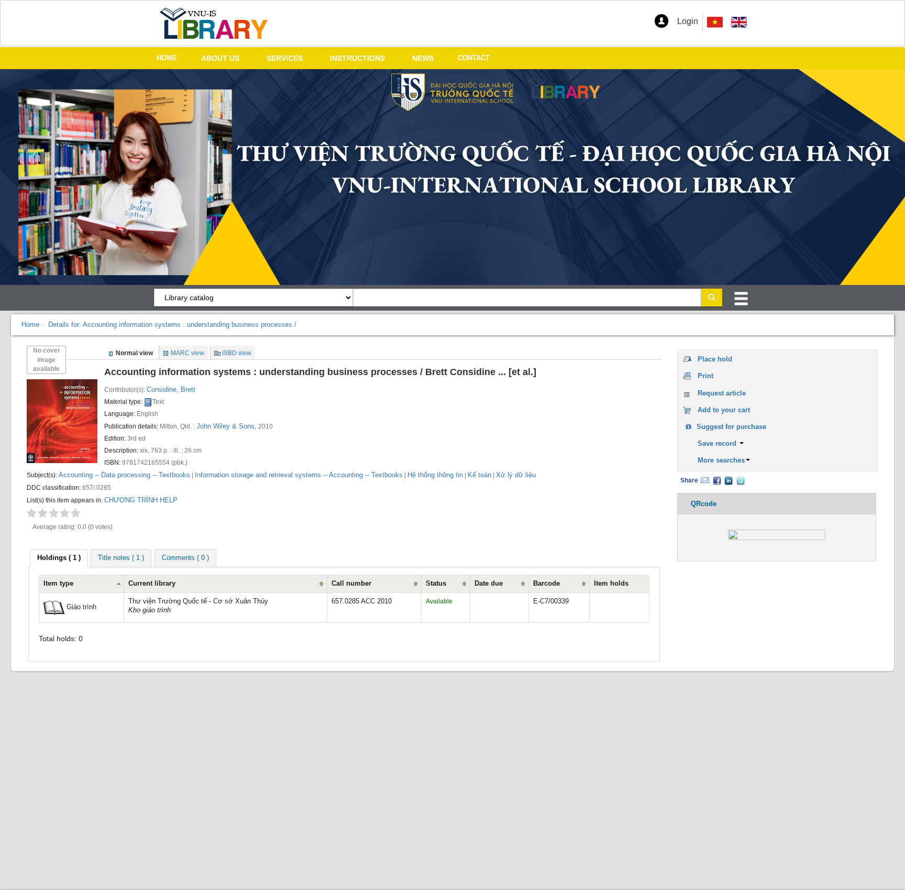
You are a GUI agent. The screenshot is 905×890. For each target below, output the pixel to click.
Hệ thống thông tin (435, 475)
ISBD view (236, 353)
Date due (488, 583)
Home (30, 324)
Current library (151, 583)
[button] (661, 20)
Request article (722, 393)
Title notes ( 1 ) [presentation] (121, 558)
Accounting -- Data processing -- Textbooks (124, 475)
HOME (167, 58)
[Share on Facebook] (717, 480)
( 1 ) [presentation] (59, 558)
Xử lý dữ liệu (516, 475)
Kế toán (479, 475)
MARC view (187, 353)
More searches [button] (721, 460)
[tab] (59, 558)
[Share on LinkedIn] (728, 480)
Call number (351, 583)
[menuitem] (739, 22)
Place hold (715, 359)
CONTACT (474, 58)
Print (705, 376)
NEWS (423, 58)
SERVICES (285, 58)
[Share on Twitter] (740, 480)
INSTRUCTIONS (357, 58)
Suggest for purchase (730, 427)
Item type (58, 583)
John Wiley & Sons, (226, 426)
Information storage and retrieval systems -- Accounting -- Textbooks (299, 475)
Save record (718, 443)
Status (436, 583)
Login (687, 21)
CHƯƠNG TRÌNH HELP (141, 500)
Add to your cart (724, 410)
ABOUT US (220, 58)
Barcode (546, 583)
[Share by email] (705, 480)
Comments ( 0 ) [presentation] (185, 558)
